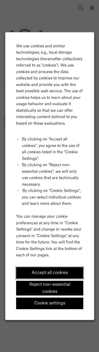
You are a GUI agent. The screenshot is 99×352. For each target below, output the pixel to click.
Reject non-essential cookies (49, 287)
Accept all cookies (49, 272)
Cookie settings (49, 303)
